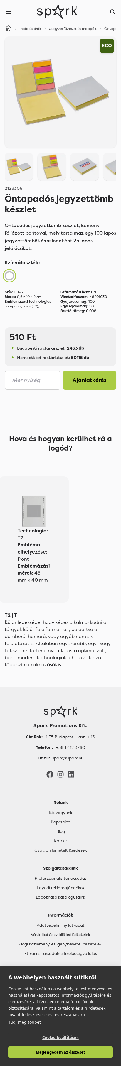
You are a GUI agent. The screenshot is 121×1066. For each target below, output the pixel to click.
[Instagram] (60, 774)
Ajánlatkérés (90, 380)
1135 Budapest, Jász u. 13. (70, 737)
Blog (60, 831)
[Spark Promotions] (57, 12)
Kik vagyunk (60, 812)
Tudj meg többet (24, 1022)
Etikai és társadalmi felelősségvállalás (60, 953)
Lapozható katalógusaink (60, 897)
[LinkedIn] (71, 774)
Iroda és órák (30, 28)
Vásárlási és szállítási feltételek (60, 934)
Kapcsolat (60, 822)
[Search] (112, 11)
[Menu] (8, 11)
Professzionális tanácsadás (61, 878)
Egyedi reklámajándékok (61, 887)
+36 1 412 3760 (70, 747)
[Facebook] (50, 774)
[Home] (8, 29)
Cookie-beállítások (60, 1037)
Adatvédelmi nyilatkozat (61, 925)
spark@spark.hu (67, 758)
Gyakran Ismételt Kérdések (60, 850)
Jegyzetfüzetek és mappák (73, 28)
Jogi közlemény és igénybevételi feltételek (60, 944)
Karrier (60, 840)
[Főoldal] (60, 712)
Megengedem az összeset (60, 1052)
